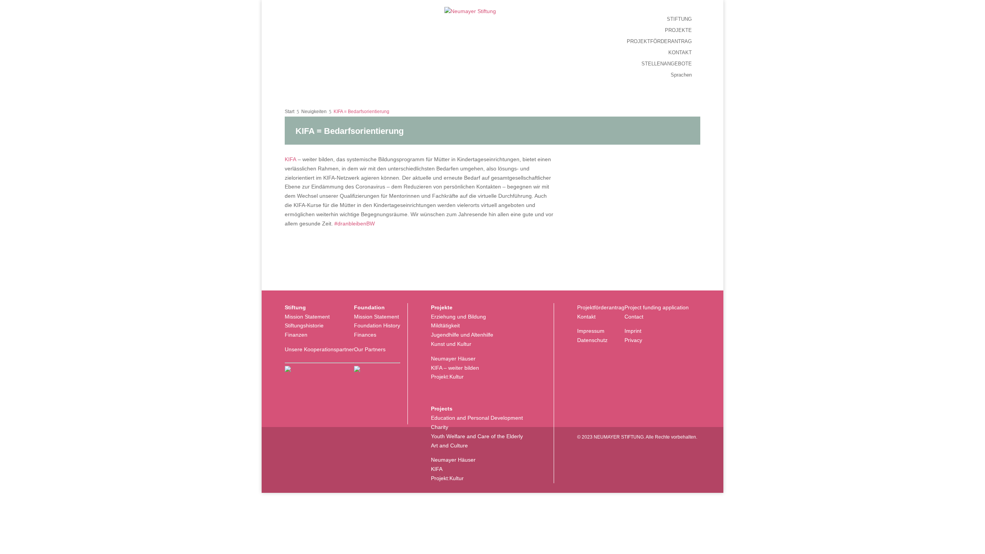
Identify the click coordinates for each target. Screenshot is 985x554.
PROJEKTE (678, 30)
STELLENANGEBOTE (666, 64)
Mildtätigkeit (445, 325)
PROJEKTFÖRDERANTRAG (659, 41)
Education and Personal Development (477, 418)
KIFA (290, 159)
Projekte (441, 307)
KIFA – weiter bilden (455, 368)
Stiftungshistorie (304, 325)
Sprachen (681, 75)
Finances (365, 335)
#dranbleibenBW (354, 223)
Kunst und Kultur (451, 344)
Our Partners (370, 349)
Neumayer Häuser (453, 358)
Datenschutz (592, 340)
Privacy (633, 340)
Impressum (590, 331)
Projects (441, 408)
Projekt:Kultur (447, 377)
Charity (439, 427)
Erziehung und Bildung (458, 317)
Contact (633, 317)
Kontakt (586, 317)
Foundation (369, 307)
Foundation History (377, 325)
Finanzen (296, 335)
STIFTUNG (679, 19)
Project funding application (656, 307)
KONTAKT (680, 52)
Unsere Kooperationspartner (319, 349)
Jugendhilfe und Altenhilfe (462, 335)
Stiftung (295, 307)
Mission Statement (307, 317)
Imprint (632, 331)
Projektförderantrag (600, 307)
